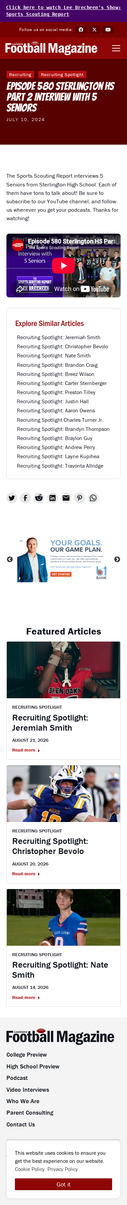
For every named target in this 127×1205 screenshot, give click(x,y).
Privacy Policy (62, 1169)
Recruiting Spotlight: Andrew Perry (56, 447)
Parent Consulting (29, 1112)
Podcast (17, 1078)
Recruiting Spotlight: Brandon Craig (57, 364)
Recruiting (20, 74)
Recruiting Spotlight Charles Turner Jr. (60, 419)
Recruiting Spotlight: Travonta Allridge (60, 465)
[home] (51, 48)
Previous (9, 559)
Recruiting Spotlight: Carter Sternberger (62, 383)
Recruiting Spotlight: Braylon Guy (54, 438)
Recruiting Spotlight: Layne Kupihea (58, 456)
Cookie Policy (30, 1169)
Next (117, 559)
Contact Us (20, 1124)
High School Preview (33, 1066)
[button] (115, 48)
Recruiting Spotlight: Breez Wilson (55, 374)
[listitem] (63, 559)
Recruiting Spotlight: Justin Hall (53, 401)
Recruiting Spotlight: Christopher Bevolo (62, 346)
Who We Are (22, 1101)
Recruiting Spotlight (62, 74)
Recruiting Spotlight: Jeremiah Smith (59, 337)
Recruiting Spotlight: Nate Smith (54, 355)
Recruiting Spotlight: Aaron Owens (56, 410)
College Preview (26, 1054)
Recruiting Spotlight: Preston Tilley (56, 392)
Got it (64, 1184)
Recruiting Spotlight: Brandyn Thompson (63, 428)
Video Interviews (27, 1089)
